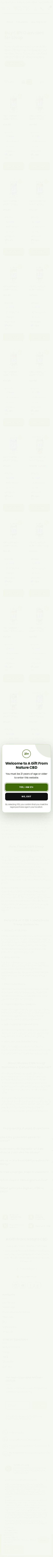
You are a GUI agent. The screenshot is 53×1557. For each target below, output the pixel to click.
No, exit (26, 796)
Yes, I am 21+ (26, 787)
